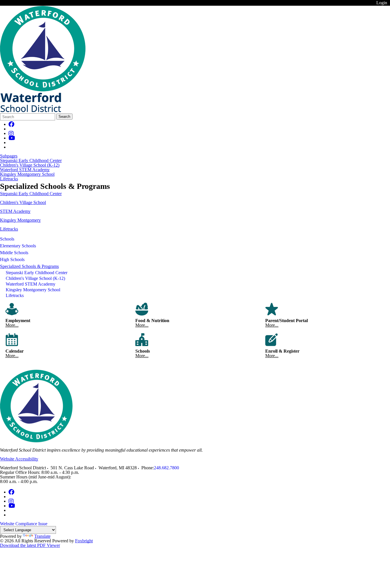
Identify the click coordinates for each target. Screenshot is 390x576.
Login (381, 2)
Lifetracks (9, 179)
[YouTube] (12, 138)
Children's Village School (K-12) (29, 165)
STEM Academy (15, 211)
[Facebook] (11, 124)
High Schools (12, 259)
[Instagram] (11, 133)
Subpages (8, 156)
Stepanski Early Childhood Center (31, 160)
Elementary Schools (18, 245)
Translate (42, 536)
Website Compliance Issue (23, 523)
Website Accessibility (19, 458)
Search (64, 116)
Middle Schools (14, 252)
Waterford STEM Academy (25, 169)
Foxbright (84, 540)
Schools (7, 239)
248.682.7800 (166, 467)
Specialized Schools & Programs (29, 266)
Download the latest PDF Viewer (30, 545)
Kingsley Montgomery (20, 220)
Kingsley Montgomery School (27, 174)
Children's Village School (23, 202)
